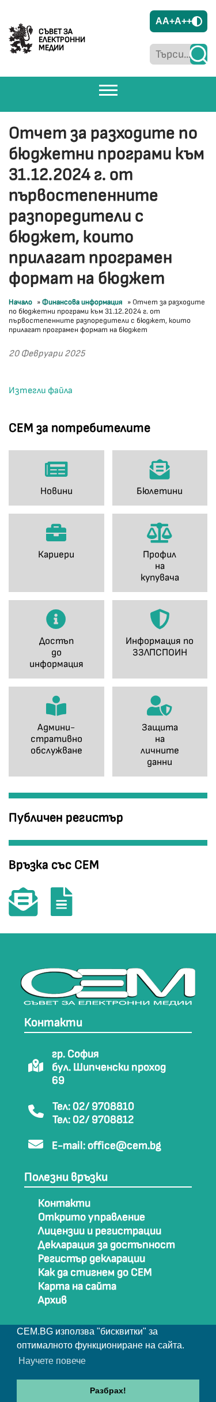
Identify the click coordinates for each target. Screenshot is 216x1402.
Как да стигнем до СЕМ (95, 1272)
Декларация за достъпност (106, 1245)
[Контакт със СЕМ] (29, 909)
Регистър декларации (91, 1258)
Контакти (64, 1203)
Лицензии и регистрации (99, 1231)
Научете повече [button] (52, 1361)
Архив (52, 1300)
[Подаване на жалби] (67, 909)
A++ (183, 21)
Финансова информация (82, 302)
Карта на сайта (77, 1286)
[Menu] (108, 89)
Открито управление (91, 1217)
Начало (20, 302)
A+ (168, 21)
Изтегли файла (41, 390)
